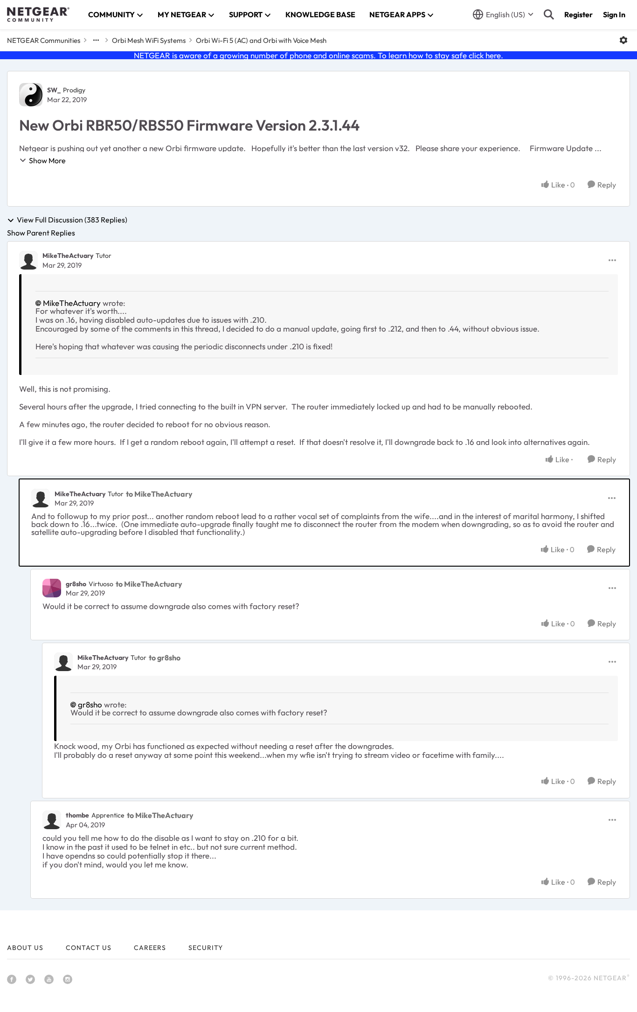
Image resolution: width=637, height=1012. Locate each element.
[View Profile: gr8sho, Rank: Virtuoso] (51, 588)
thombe (77, 815)
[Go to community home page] (38, 14)
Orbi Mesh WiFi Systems (149, 40)
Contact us (88, 947)
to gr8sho (164, 657)
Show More (47, 160)
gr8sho (76, 584)
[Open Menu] (623, 40)
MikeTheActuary (67, 255)
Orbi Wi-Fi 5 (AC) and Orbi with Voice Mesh (261, 40)
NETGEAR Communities (43, 40)
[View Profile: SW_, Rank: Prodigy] (30, 94)
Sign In (614, 14)
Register (578, 14)
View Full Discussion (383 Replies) (72, 220)
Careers (150, 947)
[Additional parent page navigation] (96, 40)
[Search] (548, 14)
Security (205, 947)
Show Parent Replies (41, 232)
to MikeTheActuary (159, 494)
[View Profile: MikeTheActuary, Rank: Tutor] (28, 260)
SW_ (54, 90)
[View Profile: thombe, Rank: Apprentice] (51, 820)
